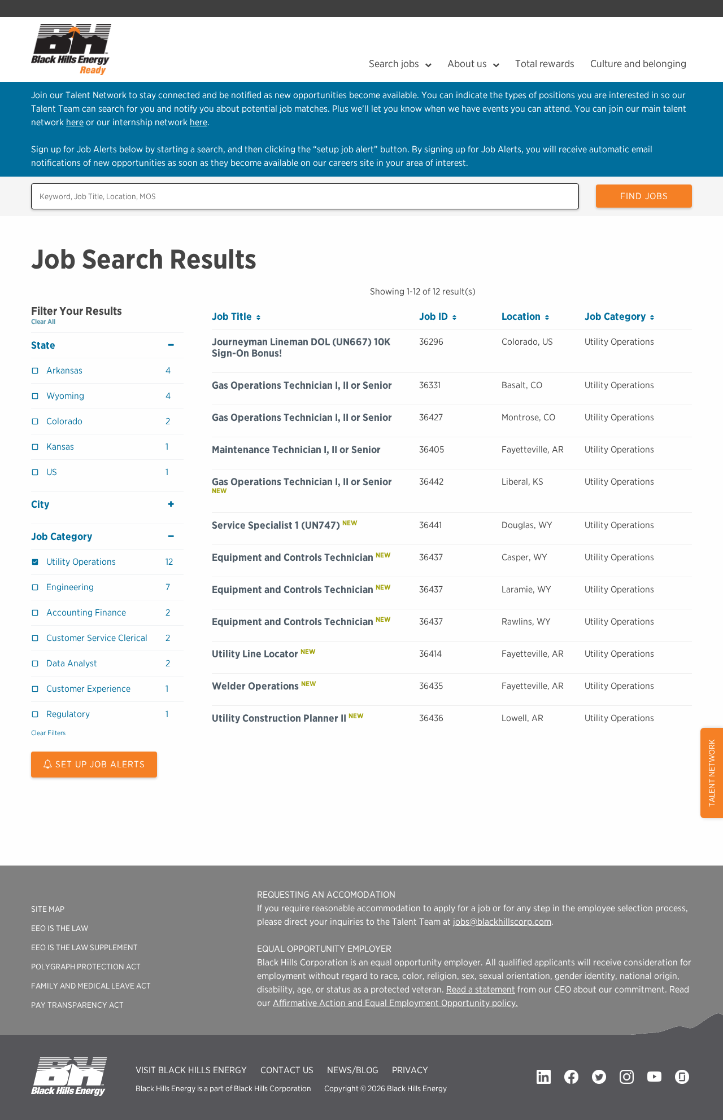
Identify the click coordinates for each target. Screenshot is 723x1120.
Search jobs (394, 63)
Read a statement (480, 989)
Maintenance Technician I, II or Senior (296, 449)
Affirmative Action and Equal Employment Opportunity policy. (395, 1003)
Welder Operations (255, 686)
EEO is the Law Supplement (84, 947)
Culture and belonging (638, 63)
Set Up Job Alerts (99, 764)
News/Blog (352, 1070)
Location (523, 316)
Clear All (43, 321)
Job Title (234, 316)
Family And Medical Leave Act (91, 985)
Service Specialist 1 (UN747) (276, 525)
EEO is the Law (59, 928)
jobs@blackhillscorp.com (502, 921)
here (75, 122)
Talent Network (711, 773)
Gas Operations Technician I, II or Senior (302, 385)
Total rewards (544, 63)
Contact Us (286, 1070)
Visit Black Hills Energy (191, 1070)
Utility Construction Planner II (279, 718)
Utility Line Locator (255, 654)
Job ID (435, 316)
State (43, 345)
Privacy (410, 1070)
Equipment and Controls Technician (292, 557)
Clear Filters (48, 732)
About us (467, 63)
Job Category (61, 536)
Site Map (47, 908)
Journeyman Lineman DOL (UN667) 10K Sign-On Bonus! (301, 347)
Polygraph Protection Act (86, 966)
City (40, 504)
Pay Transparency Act (77, 1004)
